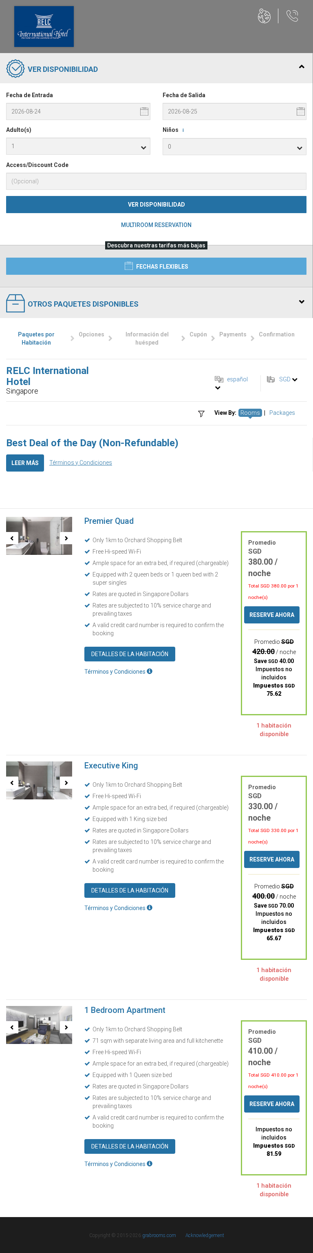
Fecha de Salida (184, 95)
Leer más (25, 463)
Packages (282, 413)
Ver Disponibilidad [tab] (63, 69)
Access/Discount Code (37, 165)
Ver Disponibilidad (156, 204)
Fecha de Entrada (29, 95)
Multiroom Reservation (156, 225)
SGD (285, 379)
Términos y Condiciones (80, 462)
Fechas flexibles (161, 266)
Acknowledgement (204, 1235)
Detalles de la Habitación (129, 654)
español (237, 379)
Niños (173, 130)
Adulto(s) (18, 130)
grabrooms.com (159, 1235)
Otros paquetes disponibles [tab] (83, 304)
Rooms (250, 413)
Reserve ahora (271, 615)
